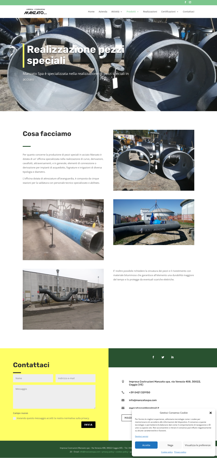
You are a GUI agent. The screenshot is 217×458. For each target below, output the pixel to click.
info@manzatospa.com (90, 451)
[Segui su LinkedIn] (172, 357)
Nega (170, 445)
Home (91, 11)
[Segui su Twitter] (163, 357)
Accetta (146, 445)
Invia (88, 424)
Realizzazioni (150, 11)
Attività (115, 11)
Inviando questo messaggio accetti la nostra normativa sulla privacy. (53, 418)
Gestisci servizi (141, 436)
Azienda (103, 11)
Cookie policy (167, 452)
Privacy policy (180, 452)
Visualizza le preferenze (197, 445)
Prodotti (131, 11)
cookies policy (122, 451)
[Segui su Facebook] (153, 357)
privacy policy (108, 451)
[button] (210, 412)
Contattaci (188, 11)
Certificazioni (168, 11)
